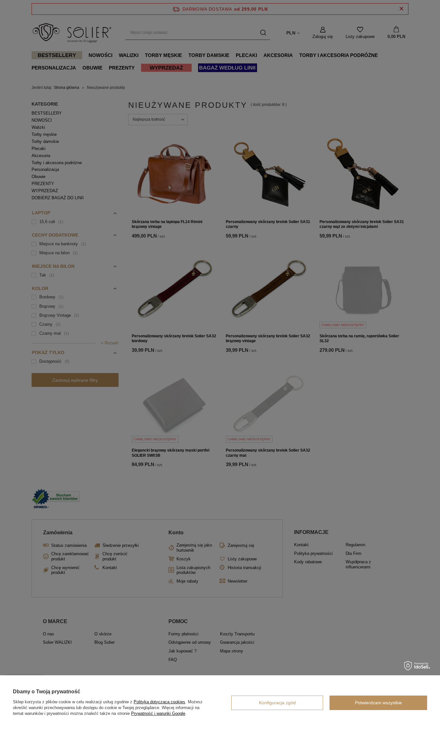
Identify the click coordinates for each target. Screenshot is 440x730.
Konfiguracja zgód (277, 702)
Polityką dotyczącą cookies (159, 701)
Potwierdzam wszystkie (378, 702)
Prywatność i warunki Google (158, 713)
